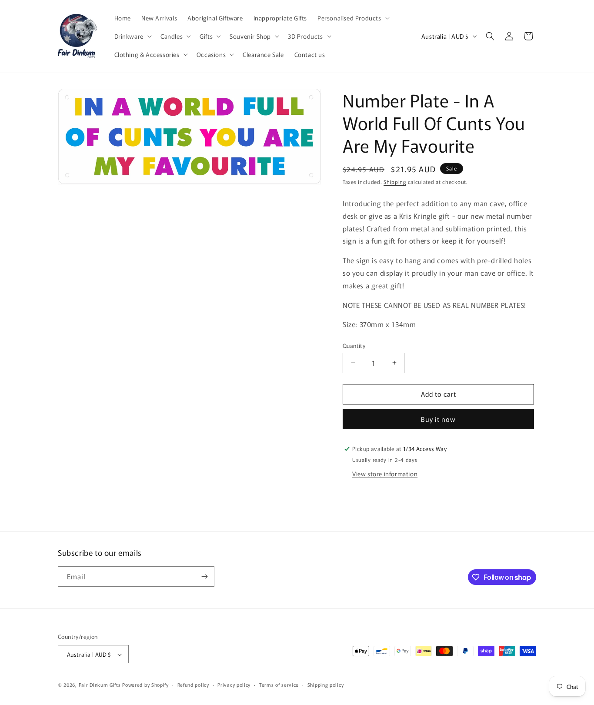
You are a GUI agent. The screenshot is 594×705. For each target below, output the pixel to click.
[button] (352, 18)
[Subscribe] (204, 576)
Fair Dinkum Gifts (100, 685)
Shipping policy (325, 684)
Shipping (395, 181)
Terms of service (279, 684)
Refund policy (193, 684)
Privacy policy (233, 684)
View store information (384, 473)
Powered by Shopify (145, 685)
